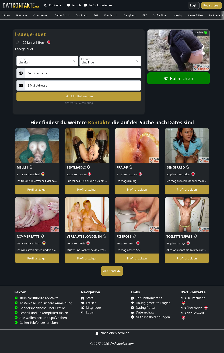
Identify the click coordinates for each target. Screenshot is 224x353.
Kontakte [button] (55, 5)
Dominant (81, 15)
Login (193, 5)
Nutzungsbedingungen (152, 317)
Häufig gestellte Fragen (152, 303)
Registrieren (211, 5)
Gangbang (130, 15)
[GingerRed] (187, 145)
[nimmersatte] (37, 214)
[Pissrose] (137, 214)
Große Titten (160, 15)
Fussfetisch (110, 15)
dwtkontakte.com (122, 343)
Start (89, 298)
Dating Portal (145, 307)
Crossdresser (40, 15)
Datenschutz (144, 312)
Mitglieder (93, 307)
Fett (96, 15)
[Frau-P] (137, 145)
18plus (6, 15)
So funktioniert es (100, 5)
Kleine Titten (195, 15)
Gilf (144, 15)
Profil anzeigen (37, 189)
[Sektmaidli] (87, 145)
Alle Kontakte (112, 271)
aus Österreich (192, 308)
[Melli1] (37, 145)
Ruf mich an (181, 78)
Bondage (21, 15)
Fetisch (76, 5)
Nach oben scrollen (114, 333)
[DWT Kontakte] (21, 5)
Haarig (178, 15)
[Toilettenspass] (187, 214)
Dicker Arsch (62, 15)
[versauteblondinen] (87, 214)
